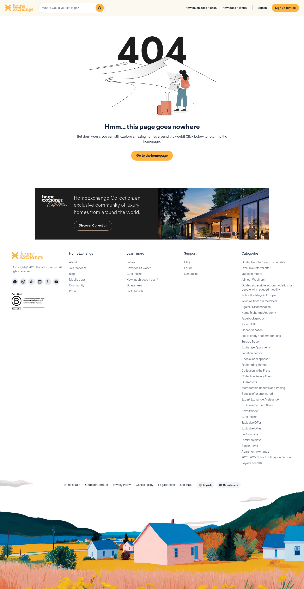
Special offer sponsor (255, 359)
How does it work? (235, 8)
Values (131, 262)
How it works (250, 411)
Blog (72, 273)
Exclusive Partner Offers (257, 405)
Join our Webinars (253, 279)
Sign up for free (285, 8)
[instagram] (23, 281)
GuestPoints (134, 273)
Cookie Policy (144, 484)
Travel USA (249, 324)
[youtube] (56, 281)
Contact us (191, 273)
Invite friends (135, 291)
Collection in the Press (256, 370)
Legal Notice (166, 484)
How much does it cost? (202, 8)
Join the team (77, 268)
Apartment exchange (255, 451)
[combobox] (71, 8)
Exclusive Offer (251, 422)
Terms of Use (71, 484)
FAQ (187, 262)
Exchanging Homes (254, 364)
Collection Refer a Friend (257, 376)
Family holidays (251, 440)
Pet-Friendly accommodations (261, 335)
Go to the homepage (152, 155)
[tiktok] (31, 281)
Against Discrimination (256, 307)
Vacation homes (252, 353)
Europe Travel (250, 341)
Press (72, 291)
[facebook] (15, 281)
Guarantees (134, 285)
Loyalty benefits (252, 463)
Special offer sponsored (257, 393)
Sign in (262, 8)
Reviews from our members (259, 301)
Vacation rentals (252, 273)
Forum (188, 268)
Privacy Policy (122, 484)
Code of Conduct (96, 484)
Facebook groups (253, 318)
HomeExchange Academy (259, 312)
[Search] (100, 8)
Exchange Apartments (256, 347)
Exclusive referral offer (256, 268)
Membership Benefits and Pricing (263, 388)
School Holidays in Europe (259, 295)
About (73, 262)
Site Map (186, 484)
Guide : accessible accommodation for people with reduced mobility (267, 287)
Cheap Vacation (252, 330)
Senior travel (250, 445)
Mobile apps (77, 279)
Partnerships (250, 434)
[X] (48, 281)
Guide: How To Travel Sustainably (263, 262)
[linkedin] (39, 281)
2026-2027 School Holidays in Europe (266, 457)
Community (76, 285)
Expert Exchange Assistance (260, 399)
